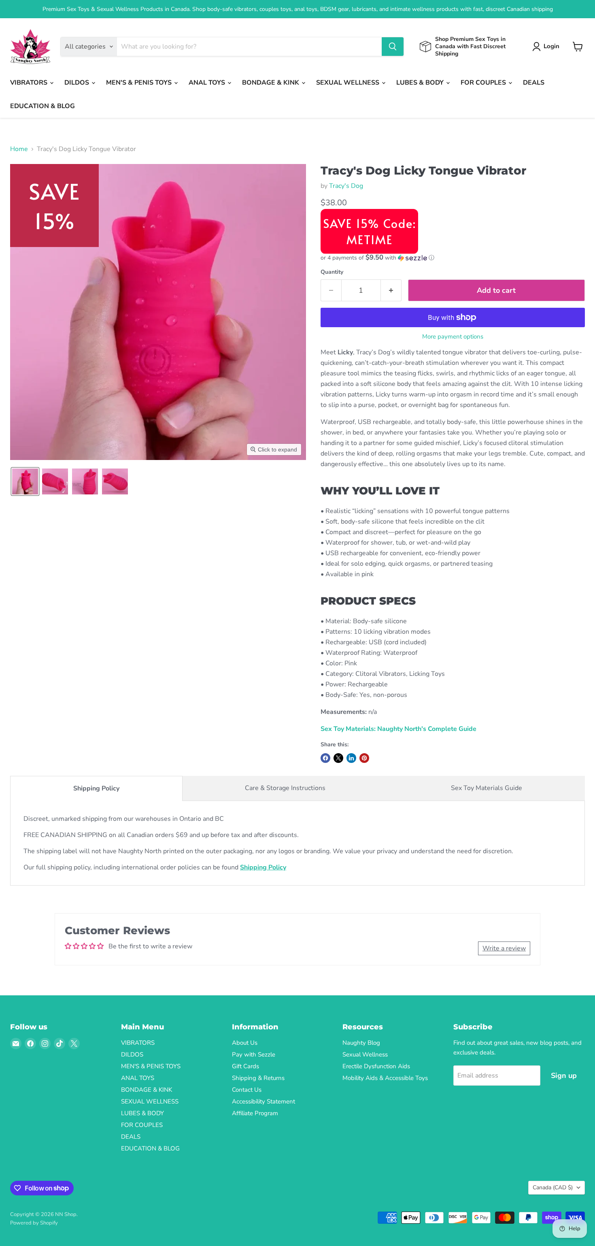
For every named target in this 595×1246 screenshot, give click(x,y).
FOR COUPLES (484, 82)
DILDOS (77, 82)
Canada (553, 1187)
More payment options (452, 336)
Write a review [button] (504, 948)
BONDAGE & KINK (271, 82)
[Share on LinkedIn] (351, 758)
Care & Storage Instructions (285, 788)
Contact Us (246, 1090)
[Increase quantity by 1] (391, 290)
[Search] (393, 46)
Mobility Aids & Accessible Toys (385, 1078)
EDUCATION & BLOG (42, 106)
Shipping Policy (96, 788)
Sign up (564, 1075)
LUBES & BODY (420, 82)
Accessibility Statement (263, 1101)
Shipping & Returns (258, 1078)
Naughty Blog (361, 1043)
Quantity (332, 272)
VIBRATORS (29, 82)
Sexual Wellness (365, 1054)
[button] (547, 46)
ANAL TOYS (208, 82)
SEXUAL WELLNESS (348, 82)
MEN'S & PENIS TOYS (139, 82)
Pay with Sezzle (253, 1054)
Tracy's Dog (346, 185)
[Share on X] (338, 758)
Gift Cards (245, 1066)
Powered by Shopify (34, 1223)
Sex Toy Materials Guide (486, 788)
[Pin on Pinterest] (364, 758)
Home (19, 149)
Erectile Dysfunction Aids (376, 1066)
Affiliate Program (255, 1113)
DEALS (533, 82)
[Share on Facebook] (325, 758)
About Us (244, 1043)
